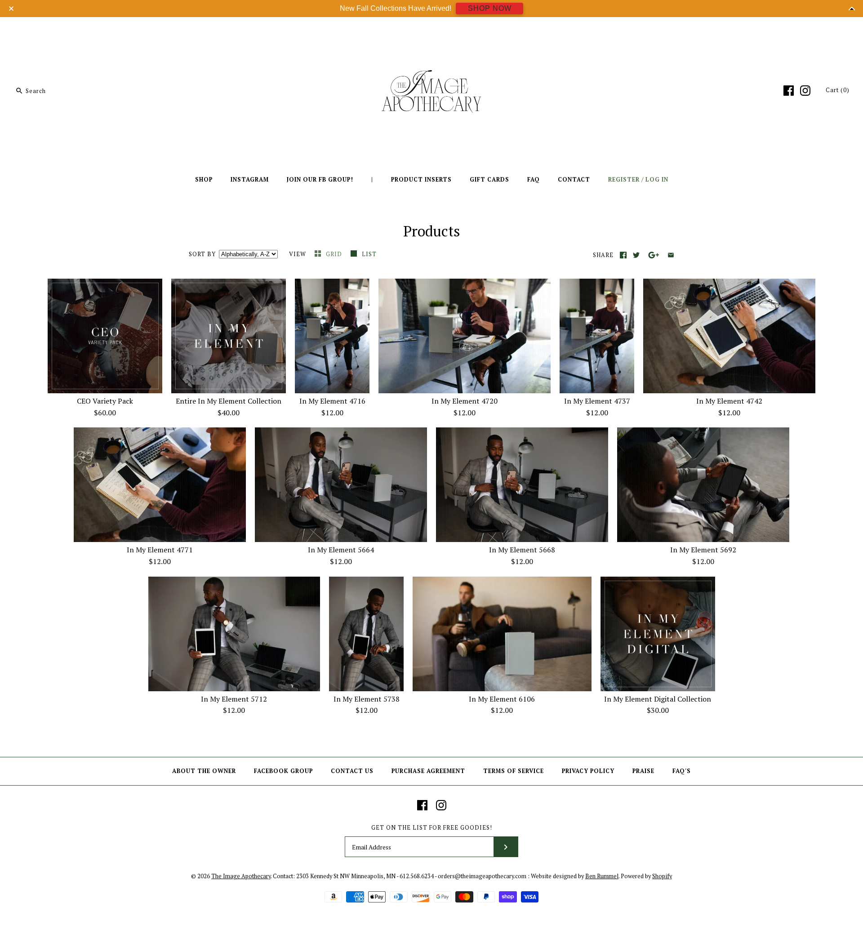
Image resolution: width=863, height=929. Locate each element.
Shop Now (490, 8)
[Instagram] (805, 90)
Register (624, 179)
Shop (204, 179)
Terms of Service (513, 771)
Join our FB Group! (320, 179)
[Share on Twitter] (636, 255)
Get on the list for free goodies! (431, 827)
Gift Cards (489, 179)
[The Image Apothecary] (431, 31)
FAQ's (681, 771)
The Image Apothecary (241, 876)
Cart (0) (838, 90)
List (369, 254)
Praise (643, 771)
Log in (656, 179)
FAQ (533, 179)
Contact (574, 179)
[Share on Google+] (654, 255)
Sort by (202, 254)
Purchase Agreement (428, 771)
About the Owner (204, 771)
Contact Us (352, 771)
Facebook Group (283, 771)
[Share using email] (670, 255)
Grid (335, 254)
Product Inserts (421, 179)
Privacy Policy (588, 771)
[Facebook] (788, 90)
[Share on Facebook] (623, 255)
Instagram (250, 179)
